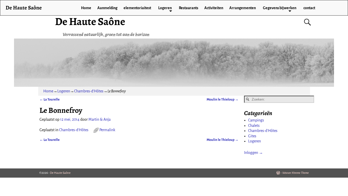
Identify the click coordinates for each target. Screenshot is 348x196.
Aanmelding (107, 8)
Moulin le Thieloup (222, 99)
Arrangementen (242, 8)
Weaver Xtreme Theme (295, 173)
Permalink (107, 130)
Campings (256, 120)
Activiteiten (213, 8)
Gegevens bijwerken (279, 8)
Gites (252, 136)
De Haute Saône (90, 21)
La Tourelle (49, 99)
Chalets (254, 126)
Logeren (165, 8)
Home (86, 8)
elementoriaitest (137, 8)
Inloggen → (253, 153)
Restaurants (188, 8)
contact (309, 8)
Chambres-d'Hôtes (88, 91)
